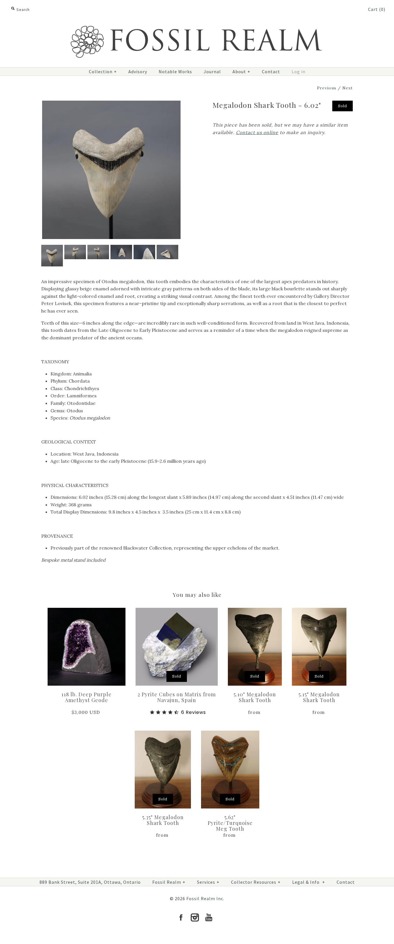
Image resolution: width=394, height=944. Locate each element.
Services (208, 882)
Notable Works (175, 71)
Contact (271, 71)
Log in (298, 71)
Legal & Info (308, 882)
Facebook (181, 917)
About (241, 71)
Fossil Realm (168, 882)
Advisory (137, 71)
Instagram (194, 917)
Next (347, 88)
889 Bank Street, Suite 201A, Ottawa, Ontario (90, 882)
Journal (212, 71)
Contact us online (257, 132)
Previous (326, 88)
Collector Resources (256, 882)
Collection (103, 71)
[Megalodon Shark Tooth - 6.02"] (111, 104)
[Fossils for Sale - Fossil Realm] (197, 22)
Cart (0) (376, 9)
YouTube (208, 917)
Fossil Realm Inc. (205, 898)
